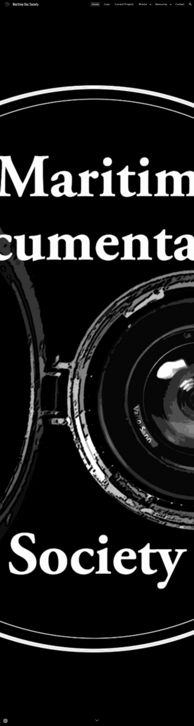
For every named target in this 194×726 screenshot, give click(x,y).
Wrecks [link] (143, 4)
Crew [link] (107, 4)
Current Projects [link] (124, 4)
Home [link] (95, 4)
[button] (190, 4)
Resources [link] (161, 4)
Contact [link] (180, 4)
